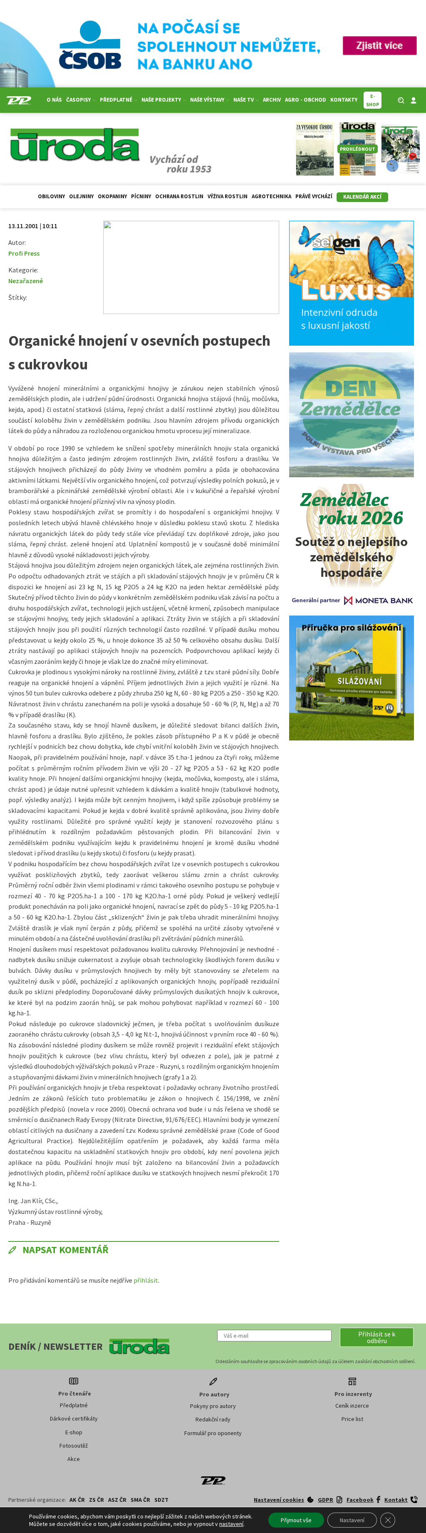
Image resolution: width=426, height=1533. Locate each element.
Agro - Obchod (305, 99)
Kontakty (343, 99)
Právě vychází (313, 196)
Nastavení (352, 1520)
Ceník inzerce (352, 1405)
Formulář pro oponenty (213, 1433)
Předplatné (74, 1405)
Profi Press (24, 253)
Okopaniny (112, 196)
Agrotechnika (271, 196)
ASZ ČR (117, 1499)
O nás (54, 99)
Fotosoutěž (73, 1445)
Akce (73, 1459)
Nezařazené (25, 281)
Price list (352, 1419)
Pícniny (141, 196)
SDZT (161, 1499)
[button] (377, 1337)
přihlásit (146, 1280)
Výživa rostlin (228, 196)
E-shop (73, 1432)
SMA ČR (140, 1499)
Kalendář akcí (362, 196)
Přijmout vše (296, 1520)
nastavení (231, 1524)
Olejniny (81, 196)
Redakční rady (213, 1419)
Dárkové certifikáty (74, 1418)
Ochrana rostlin (179, 196)
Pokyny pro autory (213, 1406)
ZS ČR (96, 1499)
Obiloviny (51, 196)
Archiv (272, 99)
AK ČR (77, 1499)
